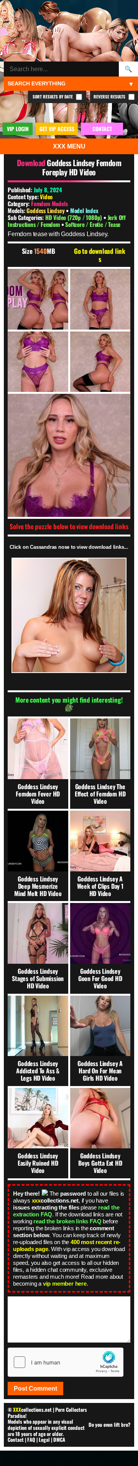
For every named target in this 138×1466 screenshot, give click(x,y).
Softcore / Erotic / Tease (92, 224)
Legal (44, 1439)
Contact (16, 1439)
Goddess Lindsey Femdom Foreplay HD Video (81, 167)
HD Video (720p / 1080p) (74, 217)
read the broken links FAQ (67, 1221)
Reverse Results (110, 96)
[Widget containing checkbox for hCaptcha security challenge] (65, 1362)
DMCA (59, 1439)
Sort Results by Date (53, 96)
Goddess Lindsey (46, 210)
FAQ (31, 1439)
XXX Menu (69, 146)
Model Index (84, 210)
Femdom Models (49, 203)
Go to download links (99, 255)
